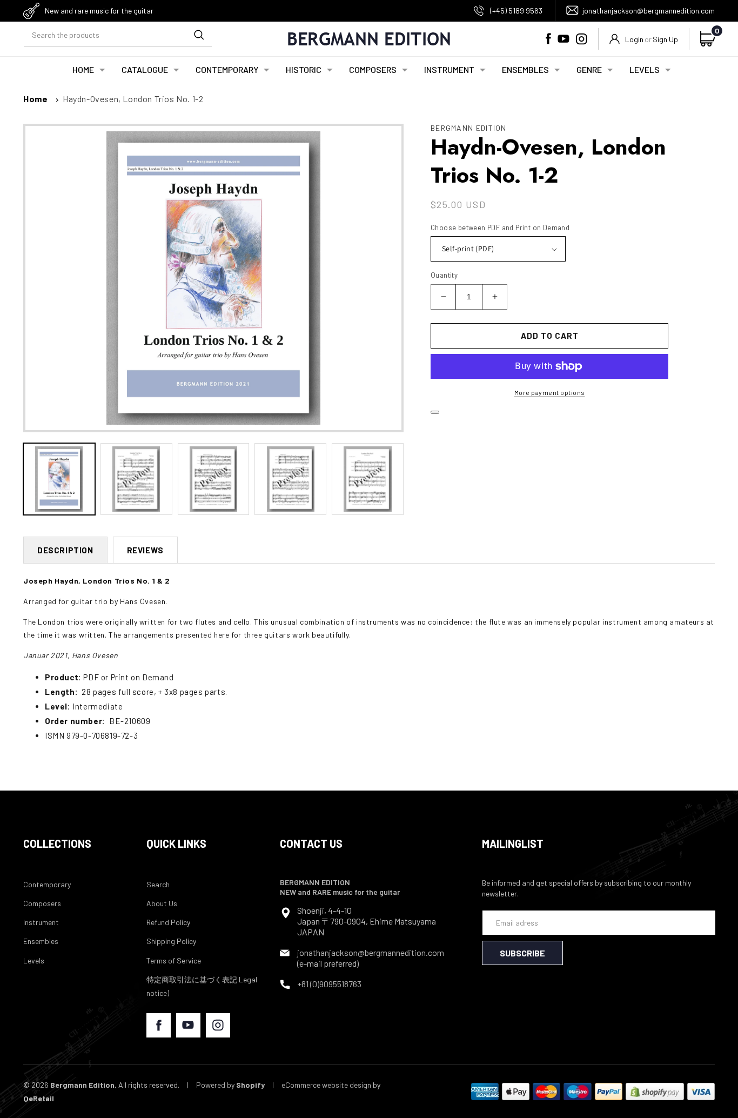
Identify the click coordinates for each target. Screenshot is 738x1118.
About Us (161, 903)
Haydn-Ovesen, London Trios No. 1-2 (133, 98)
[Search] (199, 34)
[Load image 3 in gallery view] (214, 479)
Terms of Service (173, 960)
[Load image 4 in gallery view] (290, 479)
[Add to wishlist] (435, 412)
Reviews (145, 550)
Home (35, 98)
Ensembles (40, 941)
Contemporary (47, 884)
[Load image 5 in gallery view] (368, 479)
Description (65, 550)
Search (158, 884)
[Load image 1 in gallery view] (59, 479)
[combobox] (118, 35)
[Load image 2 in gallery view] (136, 479)
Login (634, 39)
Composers (42, 903)
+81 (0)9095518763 (329, 984)
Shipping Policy (171, 941)
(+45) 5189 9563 (516, 10)
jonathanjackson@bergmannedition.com (648, 10)
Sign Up (665, 39)
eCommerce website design (326, 1084)
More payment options (549, 392)
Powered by (230, 1084)
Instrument (41, 922)
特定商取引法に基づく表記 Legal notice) (201, 986)
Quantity (444, 275)
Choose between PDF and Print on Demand (500, 227)
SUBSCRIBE (522, 953)
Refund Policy (168, 922)
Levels (33, 960)
